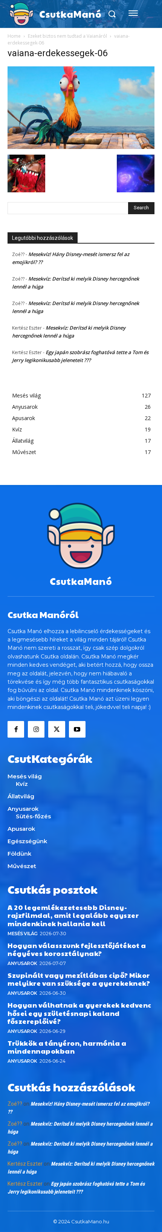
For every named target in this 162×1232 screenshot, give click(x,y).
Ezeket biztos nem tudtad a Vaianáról (67, 36)
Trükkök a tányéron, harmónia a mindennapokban (67, 1047)
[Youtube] (77, 729)
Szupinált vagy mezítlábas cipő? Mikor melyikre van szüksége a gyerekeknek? (79, 979)
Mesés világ (23, 933)
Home (14, 36)
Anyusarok (22, 963)
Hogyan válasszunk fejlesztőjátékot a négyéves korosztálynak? (77, 949)
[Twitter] (56, 729)
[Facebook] (16, 729)
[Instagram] (36, 729)
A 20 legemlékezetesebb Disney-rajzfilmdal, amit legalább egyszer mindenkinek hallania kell (73, 915)
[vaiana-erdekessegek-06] (81, 147)
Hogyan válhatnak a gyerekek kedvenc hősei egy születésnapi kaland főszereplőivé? (79, 1013)
